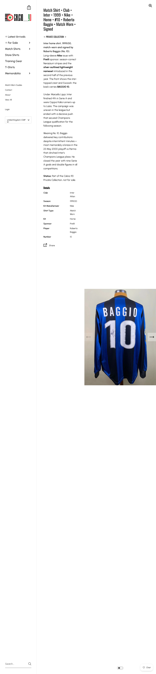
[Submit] (29, 663)
